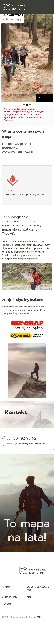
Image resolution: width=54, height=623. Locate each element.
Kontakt (6, 587)
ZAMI (39, 617)
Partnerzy (7, 604)
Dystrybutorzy (9, 597)
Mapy (29, 597)
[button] (40, 98)
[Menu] (48, 7)
